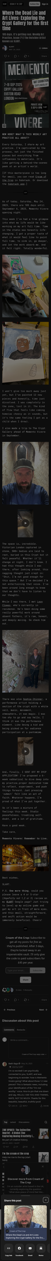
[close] (45, 1200)
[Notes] (40, 1248)
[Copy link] (8, 1248)
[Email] (30, 1248)
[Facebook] (19, 1248)
